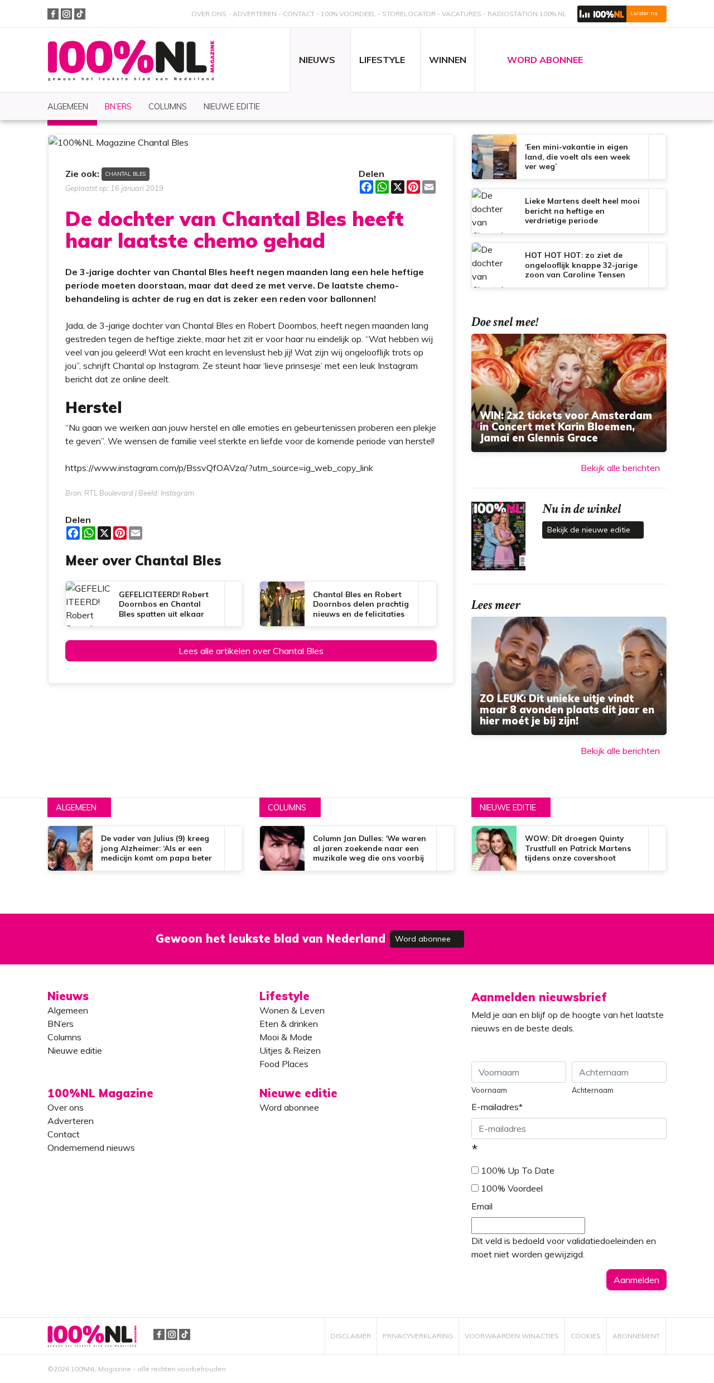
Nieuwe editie (508, 807)
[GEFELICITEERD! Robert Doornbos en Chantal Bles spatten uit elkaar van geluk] (154, 604)
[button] (622, 14)
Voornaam (489, 1090)
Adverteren (255, 13)
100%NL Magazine (131, 60)
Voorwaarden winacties (512, 1336)
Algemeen (76, 807)
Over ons (208, 13)
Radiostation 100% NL (527, 13)
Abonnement (636, 1336)
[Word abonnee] (520, 932)
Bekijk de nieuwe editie (590, 530)
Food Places (283, 1063)
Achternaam (593, 1090)
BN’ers (60, 1023)
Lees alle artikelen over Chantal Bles (251, 650)
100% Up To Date (517, 1170)
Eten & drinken (288, 1023)
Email (482, 1206)
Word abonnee (424, 939)
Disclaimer (351, 1336)
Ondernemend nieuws (91, 1147)
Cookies (586, 1336)
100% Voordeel (348, 13)
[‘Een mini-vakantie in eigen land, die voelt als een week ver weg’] (569, 157)
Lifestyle (284, 996)
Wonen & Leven (292, 1010)
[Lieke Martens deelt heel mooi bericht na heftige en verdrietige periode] (569, 211)
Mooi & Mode (285, 1037)
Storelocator (409, 13)
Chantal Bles (125, 173)
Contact (299, 13)
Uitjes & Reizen (290, 1050)
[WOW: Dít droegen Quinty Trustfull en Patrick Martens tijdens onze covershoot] (569, 848)
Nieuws (68, 996)
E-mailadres (497, 1106)
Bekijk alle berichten (620, 467)
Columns (287, 807)
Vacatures (461, 13)
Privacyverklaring (418, 1336)
